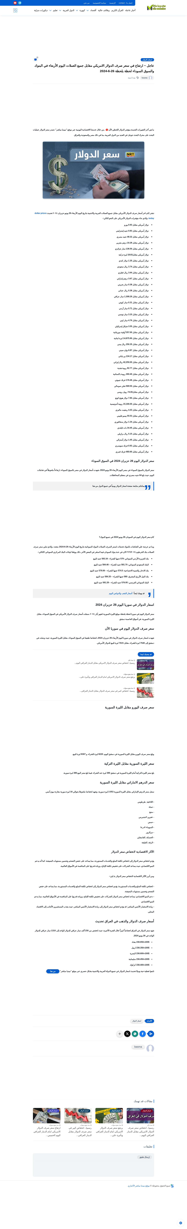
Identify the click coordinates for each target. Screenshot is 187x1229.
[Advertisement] (93, 38)
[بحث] (15, 10)
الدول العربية (68, 10)
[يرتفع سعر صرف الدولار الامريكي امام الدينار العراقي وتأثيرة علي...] (145, 678)
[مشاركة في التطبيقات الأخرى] (120, 1034)
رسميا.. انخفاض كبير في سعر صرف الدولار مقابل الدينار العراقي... (107, 691)
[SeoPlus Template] (172, 1185)
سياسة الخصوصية (99, 3)
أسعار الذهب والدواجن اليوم (120, 593)
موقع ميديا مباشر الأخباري (139, 1186)
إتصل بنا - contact (125, 3)
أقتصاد (93, 10)
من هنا (53, 971)
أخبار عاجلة (130, 10)
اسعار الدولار (147, 60)
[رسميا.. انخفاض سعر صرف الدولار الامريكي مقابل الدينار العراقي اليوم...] (145, 664)
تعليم (55, 10)
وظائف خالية (104, 10)
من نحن (87, 3)
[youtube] (15, 3)
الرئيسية (112, 3)
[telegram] (19, 3)
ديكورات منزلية (41, 10)
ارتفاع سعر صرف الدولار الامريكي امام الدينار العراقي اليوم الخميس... (46, 1132)
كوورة (82, 10)
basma (144, 78)
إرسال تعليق (144, 1157)
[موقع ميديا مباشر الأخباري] (156, 7)
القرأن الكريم (117, 10)
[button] (142, 1034)
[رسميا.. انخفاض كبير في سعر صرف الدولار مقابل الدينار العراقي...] (145, 692)
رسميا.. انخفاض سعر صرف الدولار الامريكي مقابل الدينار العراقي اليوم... (105, 663)
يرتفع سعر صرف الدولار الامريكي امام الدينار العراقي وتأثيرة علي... (107, 677)
